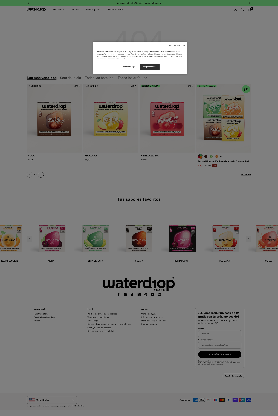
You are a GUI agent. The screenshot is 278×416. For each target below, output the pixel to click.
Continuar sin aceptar (177, 45)
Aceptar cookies (150, 67)
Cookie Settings (128, 67)
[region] (140, 58)
